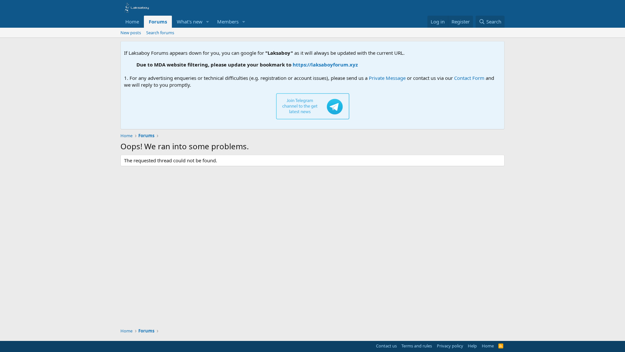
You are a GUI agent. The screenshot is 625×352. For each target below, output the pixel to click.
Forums (158, 21)
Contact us (386, 346)
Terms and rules (416, 346)
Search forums (160, 33)
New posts (130, 33)
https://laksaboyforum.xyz (320, 64)
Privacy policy (450, 346)
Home (132, 21)
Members (228, 21)
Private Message (387, 78)
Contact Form (469, 78)
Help (472, 346)
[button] (207, 22)
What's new (189, 21)
